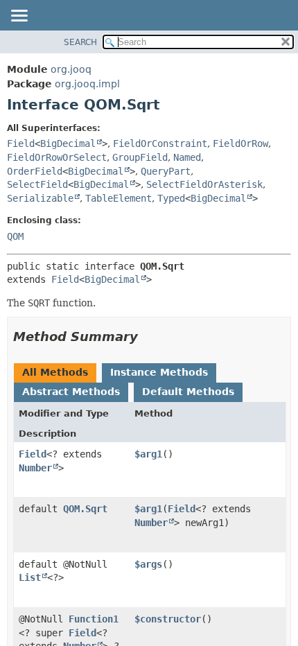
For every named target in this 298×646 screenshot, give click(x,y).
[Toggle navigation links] (18, 16)
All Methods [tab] (55, 372)
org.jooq (71, 69)
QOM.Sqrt (85, 508)
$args (148, 564)
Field (21, 143)
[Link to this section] (147, 336)
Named (187, 157)
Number (35, 467)
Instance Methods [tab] (159, 372)
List (30, 577)
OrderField (34, 171)
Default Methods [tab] (188, 391)
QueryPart (166, 171)
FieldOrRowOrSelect (57, 157)
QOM (15, 236)
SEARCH (80, 42)
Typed (171, 198)
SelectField (37, 184)
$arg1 (148, 454)
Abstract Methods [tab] (71, 391)
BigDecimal (68, 143)
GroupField (140, 157)
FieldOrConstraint (160, 143)
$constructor (167, 619)
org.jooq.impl (87, 83)
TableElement (118, 198)
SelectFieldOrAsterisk (204, 184)
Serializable (40, 198)
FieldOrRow (240, 143)
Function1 (94, 619)
